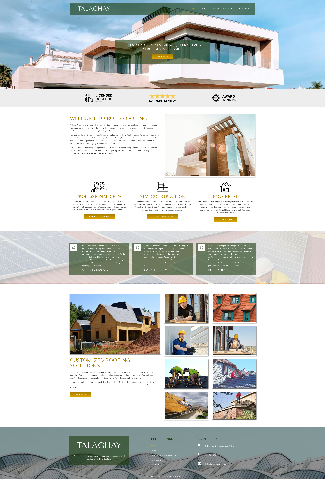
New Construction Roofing (164, 455)
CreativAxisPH (178, 476)
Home (192, 9)
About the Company (99, 216)
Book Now (162, 56)
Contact (244, 9)
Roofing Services (222, 9)
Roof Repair (225, 219)
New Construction (162, 216)
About (203, 9)
